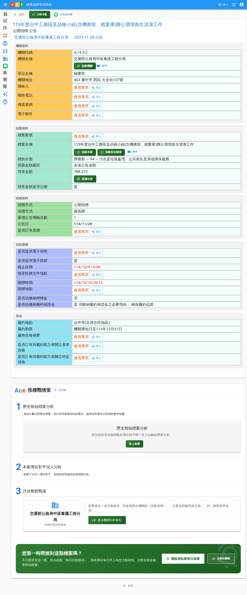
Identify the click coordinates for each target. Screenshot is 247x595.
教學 (104, 65)
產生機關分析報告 (109, 520)
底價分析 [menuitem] (5, 43)
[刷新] (234, 4)
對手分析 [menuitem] (5, 51)
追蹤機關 (87, 65)
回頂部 (63, 390)
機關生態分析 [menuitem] (5, 59)
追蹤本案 (87, 152)
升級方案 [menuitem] (5, 94)
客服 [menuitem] (5, 102)
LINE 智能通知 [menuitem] (5, 66)
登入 (225, 4)
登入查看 (134, 443)
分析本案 (42, 14)
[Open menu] (5, 4)
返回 (22, 14)
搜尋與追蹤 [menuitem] (5, 35)
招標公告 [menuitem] (5, 21)
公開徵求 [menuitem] (5, 79)
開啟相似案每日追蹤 (185, 558)
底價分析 (87, 178)
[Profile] (241, 4)
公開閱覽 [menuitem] (5, 86)
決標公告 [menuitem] (5, 28)
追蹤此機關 (223, 558)
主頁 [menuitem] (5, 14)
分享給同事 (66, 14)
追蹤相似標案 (113, 152)
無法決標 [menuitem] (5, 73)
